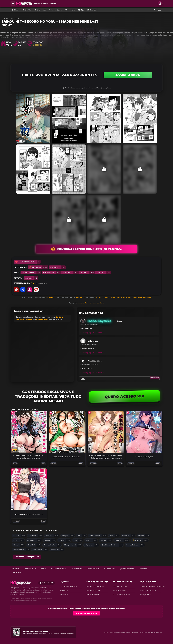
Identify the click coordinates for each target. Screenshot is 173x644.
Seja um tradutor (120, 586)
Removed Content (93, 594)
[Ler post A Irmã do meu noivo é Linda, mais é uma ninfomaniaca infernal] (29, 432)
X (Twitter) (64, 590)
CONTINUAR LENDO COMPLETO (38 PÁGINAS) (89, 249)
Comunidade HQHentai (68, 586)
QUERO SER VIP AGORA (86, 613)
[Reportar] (16, 289)
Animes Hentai (17, 572)
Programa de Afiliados (121, 594)
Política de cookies (93, 590)
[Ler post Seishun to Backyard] (144, 432)
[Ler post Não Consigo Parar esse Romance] (29, 489)
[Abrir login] (160, 3)
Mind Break (51, 273)
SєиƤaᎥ (37, 44)
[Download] (29, 289)
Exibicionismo (31, 273)
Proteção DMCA (145, 594)
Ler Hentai (16, 569)
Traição (103, 273)
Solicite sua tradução (148, 590)
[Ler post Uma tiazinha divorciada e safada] (67, 432)
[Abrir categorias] (159, 9)
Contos (44, 3)
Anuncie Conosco (119, 590)
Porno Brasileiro (58, 569)
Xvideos (143, 569)
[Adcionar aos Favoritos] (36, 289)
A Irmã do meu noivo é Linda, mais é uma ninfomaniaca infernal (123, 297)
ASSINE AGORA (127, 75)
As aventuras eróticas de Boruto (92, 303)
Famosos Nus (109, 569)
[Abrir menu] (13, 3)
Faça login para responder (92, 333)
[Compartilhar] (22, 289)
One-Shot (57, 267)
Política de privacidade (95, 586)
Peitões (87, 273)
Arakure (31, 278)
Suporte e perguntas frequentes (150, 586)
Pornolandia (30, 569)
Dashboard (64, 594)
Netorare (70, 273)
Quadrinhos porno (128, 569)
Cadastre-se (41, 319)
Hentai (37, 3)
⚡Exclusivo (38, 267)
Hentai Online (93, 569)
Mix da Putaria (77, 569)
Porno (43, 569)
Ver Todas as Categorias (26, 557)
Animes (53, 3)
